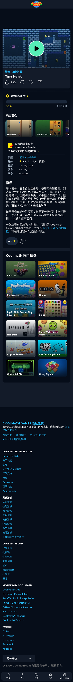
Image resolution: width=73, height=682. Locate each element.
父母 (5, 464)
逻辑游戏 (7, 515)
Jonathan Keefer (26, 147)
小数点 (6, 574)
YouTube (7, 648)
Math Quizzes (10, 611)
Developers (9, 482)
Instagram (8, 640)
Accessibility (9, 491)
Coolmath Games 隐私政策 (23, 423)
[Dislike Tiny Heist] (22, 82)
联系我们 (7, 486)
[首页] (36, 4)
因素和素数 (8, 569)
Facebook (8, 644)
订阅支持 (7, 473)
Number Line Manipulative (16, 602)
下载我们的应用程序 (13, 537)
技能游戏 (7, 506)
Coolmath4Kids (11, 589)
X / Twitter (8, 635)
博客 (5, 477)
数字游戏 (7, 510)
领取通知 (7, 435)
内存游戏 (7, 519)
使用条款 (21, 435)
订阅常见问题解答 (12, 469)
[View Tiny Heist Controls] (40, 82)
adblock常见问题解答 (14, 439)
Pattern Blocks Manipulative (17, 607)
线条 (5, 565)
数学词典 (7, 561)
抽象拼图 (17, 71)
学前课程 (7, 556)
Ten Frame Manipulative (15, 594)
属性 (5, 578)
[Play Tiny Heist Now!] (36, 48)
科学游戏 (7, 528)
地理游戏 (7, 532)
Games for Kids (11, 456)
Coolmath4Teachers (14, 615)
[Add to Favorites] (31, 82)
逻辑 (7, 71)
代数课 (6, 552)
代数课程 (7, 548)
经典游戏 (7, 523)
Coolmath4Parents (13, 620)
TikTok (6, 631)
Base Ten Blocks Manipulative (18, 598)
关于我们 (7, 460)
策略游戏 (7, 502)
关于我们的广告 (38, 435)
